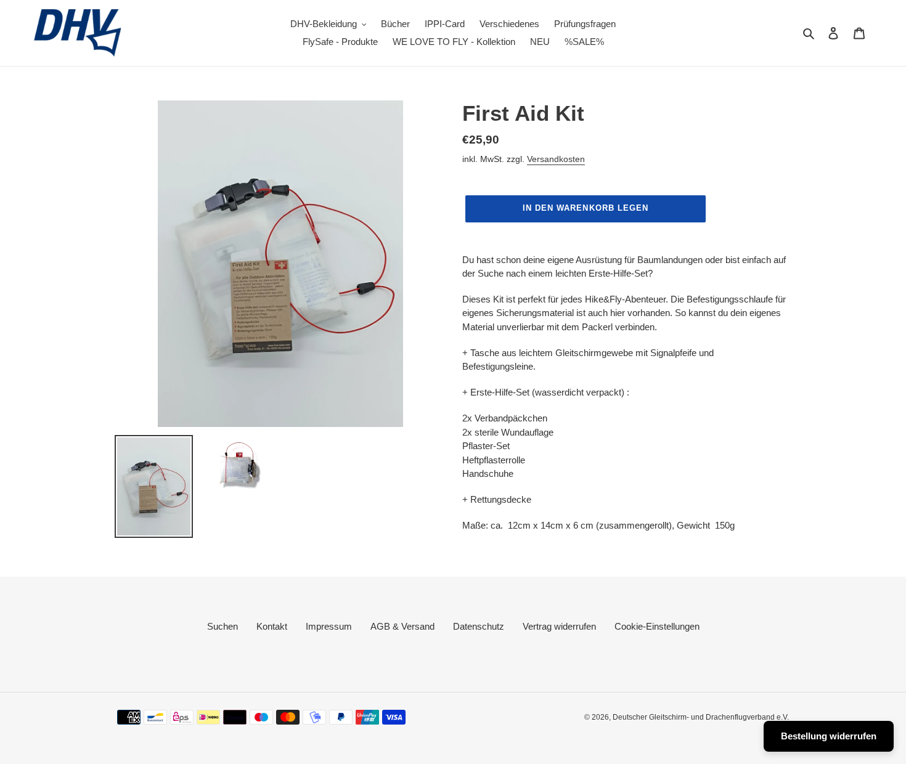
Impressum (329, 626)
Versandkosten (556, 159)
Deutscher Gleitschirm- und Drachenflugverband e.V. (701, 717)
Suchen (222, 626)
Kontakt (271, 626)
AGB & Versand (402, 626)
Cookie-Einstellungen (657, 626)
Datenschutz (478, 626)
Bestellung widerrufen (828, 736)
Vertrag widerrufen (559, 626)
